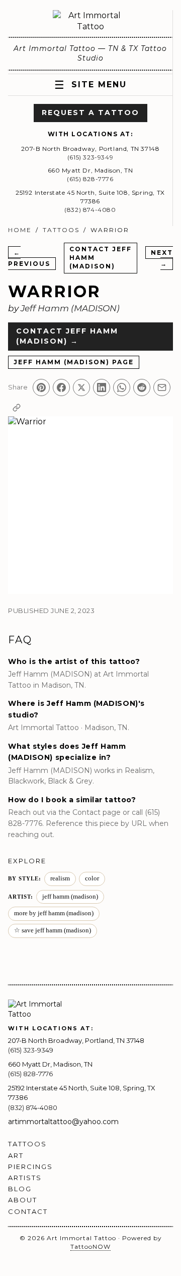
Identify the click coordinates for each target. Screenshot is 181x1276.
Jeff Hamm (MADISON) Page (74, 362)
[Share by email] (161, 387)
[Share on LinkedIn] (101, 387)
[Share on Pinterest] (41, 387)
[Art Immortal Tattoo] (90, 21)
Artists (25, 1178)
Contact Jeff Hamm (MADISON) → (67, 336)
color (92, 878)
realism (60, 878)
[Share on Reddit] (141, 387)
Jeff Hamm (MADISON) (70, 308)
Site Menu (90, 85)
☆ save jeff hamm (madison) (52, 930)
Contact (28, 1211)
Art (16, 1155)
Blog (20, 1189)
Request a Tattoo (90, 112)
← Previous (29, 258)
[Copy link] (16, 407)
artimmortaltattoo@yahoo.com (63, 1121)
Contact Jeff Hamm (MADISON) (100, 257)
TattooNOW (90, 1246)
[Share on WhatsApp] (121, 387)
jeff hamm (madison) (70, 896)
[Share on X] (81, 387)
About (22, 1200)
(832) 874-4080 (90, 209)
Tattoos (61, 230)
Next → (162, 258)
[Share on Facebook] (61, 387)
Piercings (30, 1166)
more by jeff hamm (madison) (54, 913)
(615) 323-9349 (90, 157)
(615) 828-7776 (90, 179)
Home (20, 230)
